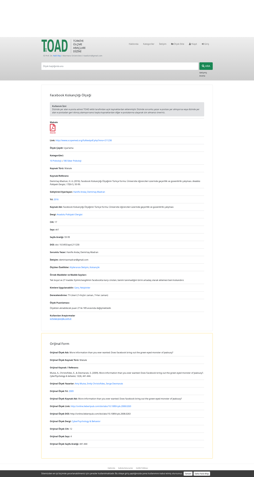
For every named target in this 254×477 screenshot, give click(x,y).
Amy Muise (80, 383)
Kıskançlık (95, 267)
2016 (56, 199)
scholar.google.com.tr (61, 318)
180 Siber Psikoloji (72, 160)
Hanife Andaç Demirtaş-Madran (89, 191)
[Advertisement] (127, 18)
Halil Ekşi (57, 55)
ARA (207, 66)
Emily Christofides (96, 383)
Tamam (188, 473)
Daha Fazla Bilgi (202, 473)
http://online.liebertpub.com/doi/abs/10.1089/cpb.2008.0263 (101, 406)
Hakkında (111, 468)
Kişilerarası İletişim (79, 267)
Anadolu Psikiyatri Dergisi (69, 214)
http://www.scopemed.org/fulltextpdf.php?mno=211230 (84, 140)
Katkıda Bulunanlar (125, 468)
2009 (71, 391)
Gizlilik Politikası (142, 468)
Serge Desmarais (114, 383)
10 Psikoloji (55, 160)
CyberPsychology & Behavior (86, 421)
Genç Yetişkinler (82, 287)
